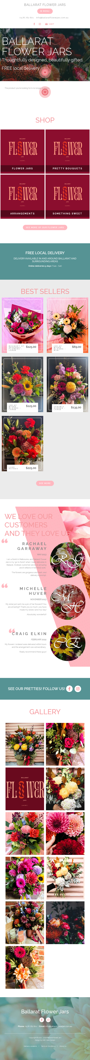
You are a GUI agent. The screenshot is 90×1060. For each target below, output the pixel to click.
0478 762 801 (27, 18)
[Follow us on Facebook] (34, 24)
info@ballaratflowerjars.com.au (52, 18)
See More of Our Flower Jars (45, 227)
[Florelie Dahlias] (65, 833)
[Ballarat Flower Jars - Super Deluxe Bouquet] (25, 744)
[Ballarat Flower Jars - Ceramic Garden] (25, 922)
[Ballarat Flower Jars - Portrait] (65, 789)
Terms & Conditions (48, 1046)
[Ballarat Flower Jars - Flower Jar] (65, 744)
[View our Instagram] (40, 24)
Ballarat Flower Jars (45, 5)
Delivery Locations (30, 1046)
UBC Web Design (49, 1040)
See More (45, 483)
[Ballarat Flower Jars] (65, 922)
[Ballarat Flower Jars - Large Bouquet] (65, 878)
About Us (63, 1046)
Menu (46, 11)
